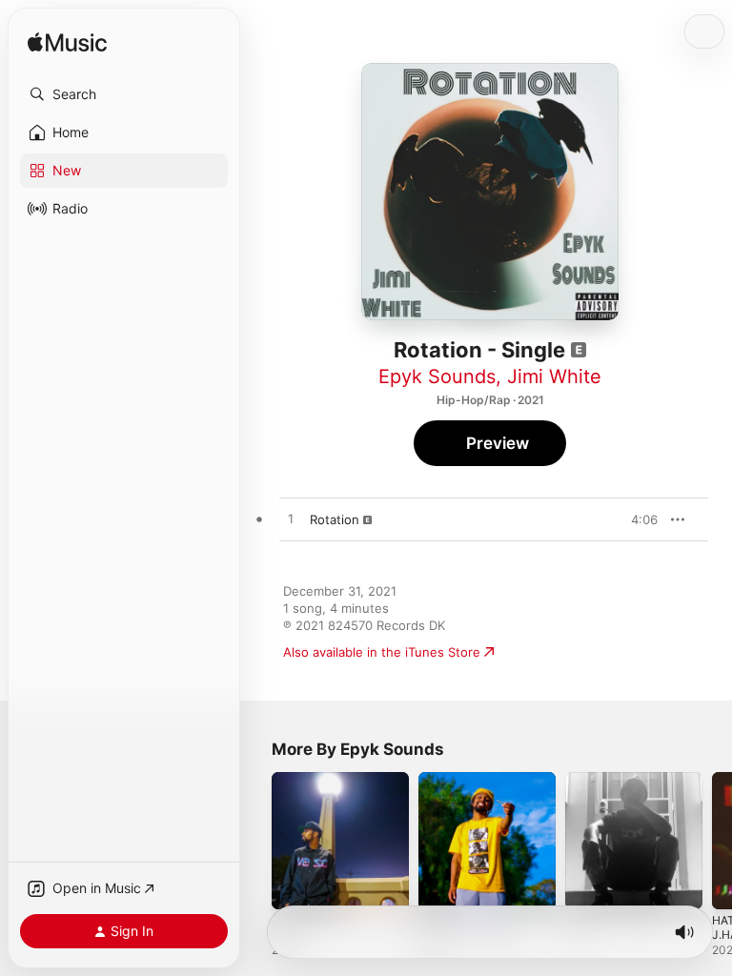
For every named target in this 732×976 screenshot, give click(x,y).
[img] (67, 43)
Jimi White (554, 376)
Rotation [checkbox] (334, 519)
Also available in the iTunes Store (381, 652)
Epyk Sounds (437, 376)
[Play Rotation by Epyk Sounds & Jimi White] (291, 519)
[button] (124, 94)
